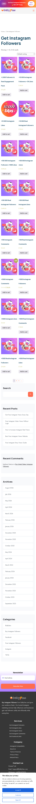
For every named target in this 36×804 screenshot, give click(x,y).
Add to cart (6, 95)
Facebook (8, 637)
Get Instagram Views (15, 731)
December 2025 (10, 533)
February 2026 (10, 520)
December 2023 (10, 584)
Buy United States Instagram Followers (18, 465)
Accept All (18, 790)
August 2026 (9, 488)
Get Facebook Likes (15, 736)
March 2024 (9, 565)
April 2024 (8, 559)
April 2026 (8, 507)
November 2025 (10, 539)
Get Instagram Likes (15, 728)
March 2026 (9, 514)
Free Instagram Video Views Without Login (16, 422)
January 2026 (9, 526)
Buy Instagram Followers (12, 631)
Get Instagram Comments (17, 733)
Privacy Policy (14, 754)
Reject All (18, 800)
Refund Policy (14, 757)
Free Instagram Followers (13, 643)
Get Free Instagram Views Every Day (16, 415)
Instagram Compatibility (17, 746)
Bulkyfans (8, 625)
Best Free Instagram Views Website (16, 436)
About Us (13, 749)
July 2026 (8, 494)
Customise (18, 795)
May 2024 (8, 552)
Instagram (8, 649)
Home (3, 31)
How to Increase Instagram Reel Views (17, 430)
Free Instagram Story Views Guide (16, 443)
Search (7, 388)
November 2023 (10, 591)
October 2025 (9, 546)
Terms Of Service (15, 752)
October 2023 (9, 597)
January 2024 (9, 578)
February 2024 (10, 571)
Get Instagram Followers (16, 725)
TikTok (7, 655)
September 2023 (10, 604)
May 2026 (8, 501)
